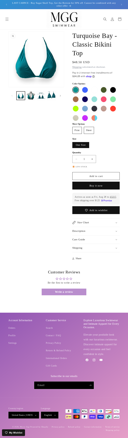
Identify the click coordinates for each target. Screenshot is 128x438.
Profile (12, 335)
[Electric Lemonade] (75, 108)
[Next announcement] (121, 4)
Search (49, 328)
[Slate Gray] (94, 108)
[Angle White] (94, 90)
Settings (12, 343)
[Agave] (103, 90)
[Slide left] (12, 95)
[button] (7, 19)
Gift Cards (51, 365)
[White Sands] (75, 118)
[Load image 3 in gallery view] (41, 95)
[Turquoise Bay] (75, 90)
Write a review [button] (64, 291)
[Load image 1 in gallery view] (20, 95)
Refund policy (74, 427)
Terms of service (112, 427)
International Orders (56, 358)
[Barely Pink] (103, 108)
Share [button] (79, 258)
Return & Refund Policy (58, 350)
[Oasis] (113, 99)
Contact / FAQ (53, 335)
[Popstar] (103, 99)
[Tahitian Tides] (94, 99)
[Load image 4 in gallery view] (51, 95)
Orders (11, 328)
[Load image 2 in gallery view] (31, 95)
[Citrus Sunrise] (113, 108)
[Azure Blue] (85, 90)
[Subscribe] (90, 385)
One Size (81, 145)
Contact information (93, 427)
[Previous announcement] (6, 4)
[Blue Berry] (85, 99)
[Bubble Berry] (85, 118)
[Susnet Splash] (94, 118)
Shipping (77, 67)
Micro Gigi (25, 427)
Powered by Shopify (39, 427)
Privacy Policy (53, 343)
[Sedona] (75, 99)
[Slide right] (60, 95)
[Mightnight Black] (113, 90)
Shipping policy (113, 430)
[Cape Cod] (85, 108)
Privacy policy (58, 427)
